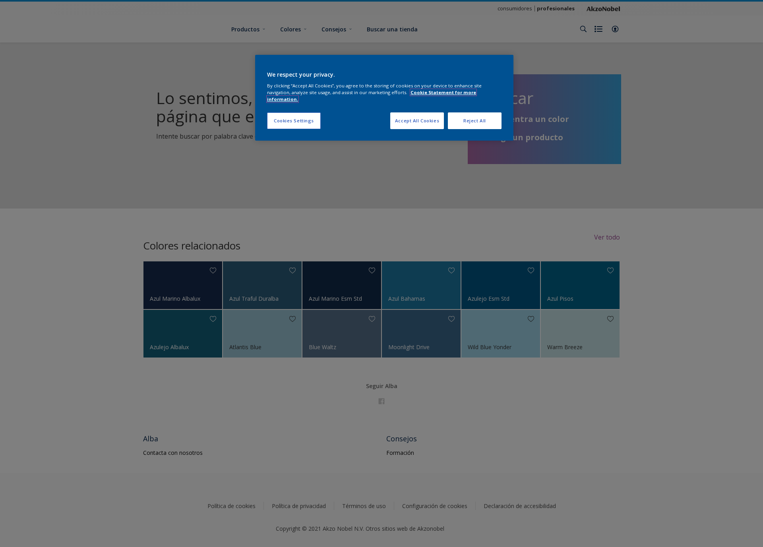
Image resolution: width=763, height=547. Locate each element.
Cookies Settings (294, 121)
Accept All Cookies (417, 121)
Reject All (474, 121)
